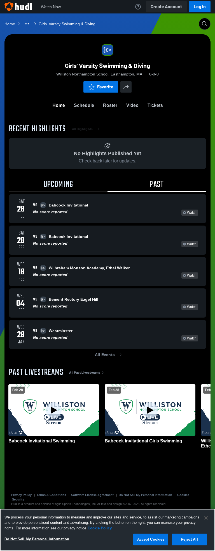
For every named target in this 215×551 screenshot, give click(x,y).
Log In (200, 6)
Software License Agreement (92, 495)
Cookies (183, 495)
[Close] (206, 518)
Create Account (166, 6)
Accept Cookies (151, 539)
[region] (107, 530)
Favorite (105, 87)
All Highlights (82, 129)
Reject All (189, 539)
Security (18, 499)
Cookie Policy (100, 528)
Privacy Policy (21, 495)
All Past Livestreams (84, 372)
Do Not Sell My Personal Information (145, 495)
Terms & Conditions (51, 495)
